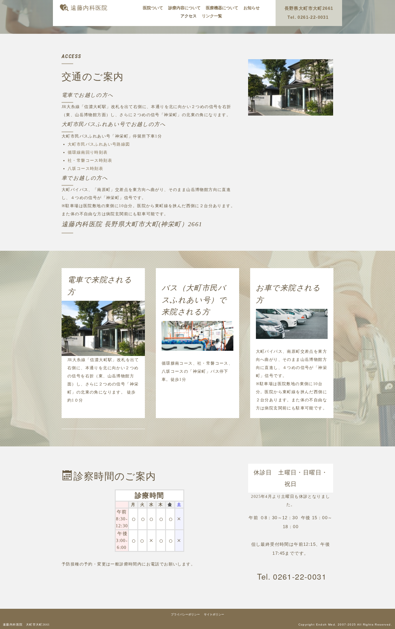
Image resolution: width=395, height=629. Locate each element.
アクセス (188, 16)
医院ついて (153, 8)
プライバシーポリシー (185, 614)
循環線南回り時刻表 (88, 152)
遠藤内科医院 (89, 8)
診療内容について (184, 8)
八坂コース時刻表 (85, 168)
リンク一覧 (212, 16)
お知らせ (251, 8)
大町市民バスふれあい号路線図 (99, 144)
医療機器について (222, 8)
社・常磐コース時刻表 (90, 160)
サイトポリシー (214, 614)
